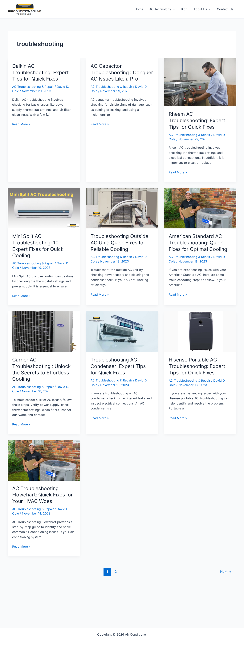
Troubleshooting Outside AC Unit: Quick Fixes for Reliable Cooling (119, 242)
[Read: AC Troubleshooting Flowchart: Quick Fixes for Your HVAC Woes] (44, 460)
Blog (184, 9)
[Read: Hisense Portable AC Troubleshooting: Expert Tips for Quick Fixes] (200, 331)
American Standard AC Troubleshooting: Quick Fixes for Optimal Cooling (198, 242)
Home (139, 9)
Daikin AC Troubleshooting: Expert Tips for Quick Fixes (40, 72)
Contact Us (225, 9)
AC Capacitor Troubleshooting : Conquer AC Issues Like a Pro (122, 72)
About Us (200, 9)
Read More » (21, 124)
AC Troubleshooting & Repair (33, 87)
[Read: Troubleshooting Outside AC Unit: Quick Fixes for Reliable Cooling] (122, 208)
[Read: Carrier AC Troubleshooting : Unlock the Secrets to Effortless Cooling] (44, 331)
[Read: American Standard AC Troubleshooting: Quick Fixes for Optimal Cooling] (200, 208)
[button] (173, 9)
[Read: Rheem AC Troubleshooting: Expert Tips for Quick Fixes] (200, 82)
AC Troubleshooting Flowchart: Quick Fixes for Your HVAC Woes (42, 494)
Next (225, 572)
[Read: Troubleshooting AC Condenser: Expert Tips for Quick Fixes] (122, 331)
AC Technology (160, 9)
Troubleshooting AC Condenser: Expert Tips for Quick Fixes (118, 366)
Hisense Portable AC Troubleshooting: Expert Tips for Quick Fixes (197, 366)
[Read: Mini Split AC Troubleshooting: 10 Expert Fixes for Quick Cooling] (44, 208)
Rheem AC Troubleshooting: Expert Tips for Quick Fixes (197, 120)
